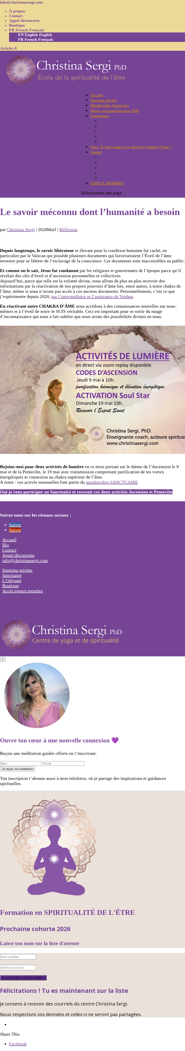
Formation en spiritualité (119, 142)
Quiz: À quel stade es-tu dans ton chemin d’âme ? (131, 147)
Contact (16, 16)
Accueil (96, 95)
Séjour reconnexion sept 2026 (114, 110)
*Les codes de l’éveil (116, 121)
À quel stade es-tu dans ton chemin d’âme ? (135, 157)
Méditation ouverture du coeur (124, 162)
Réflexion (68, 229)
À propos (17, 11)
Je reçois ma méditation (17, 769)
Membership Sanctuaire (109, 105)
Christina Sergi (21, 229)
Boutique (17, 25)
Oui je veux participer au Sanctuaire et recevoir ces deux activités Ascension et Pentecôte (86, 491)
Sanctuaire (12, 575)
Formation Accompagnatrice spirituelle (131, 131)
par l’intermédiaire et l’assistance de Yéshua (92, 296)
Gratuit (96, 152)
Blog (103, 178)
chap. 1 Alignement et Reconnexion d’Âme (134, 167)
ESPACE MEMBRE (107, 183)
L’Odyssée (11, 580)
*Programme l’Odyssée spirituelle (127, 126)
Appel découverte (24, 20)
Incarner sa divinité (115, 136)
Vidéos (105, 173)
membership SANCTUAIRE (112, 482)
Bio (5, 544)
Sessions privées (103, 100)
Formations (99, 116)
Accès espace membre (22, 590)
